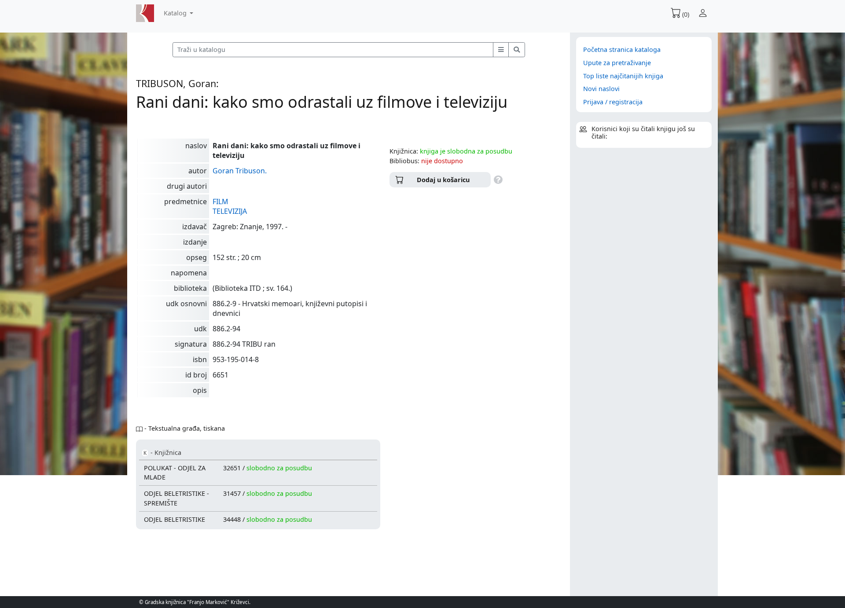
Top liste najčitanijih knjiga (623, 76)
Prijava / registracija (613, 102)
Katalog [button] (176, 13)
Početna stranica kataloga (622, 49)
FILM (220, 201)
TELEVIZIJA (230, 211)
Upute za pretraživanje (617, 63)
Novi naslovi (601, 88)
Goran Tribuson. (240, 171)
